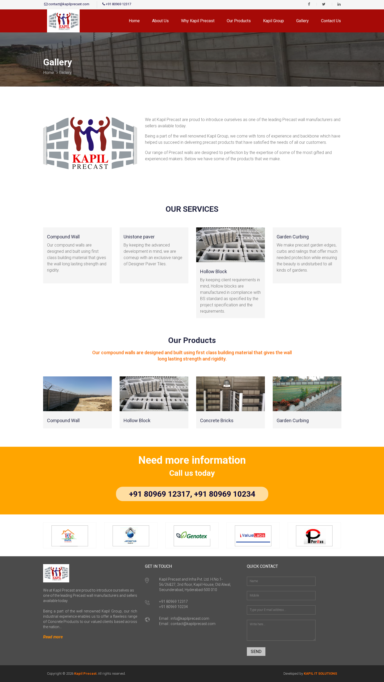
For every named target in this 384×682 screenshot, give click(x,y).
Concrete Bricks (217, 420)
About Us (160, 20)
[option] (77, 260)
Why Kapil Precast (197, 20)
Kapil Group (273, 20)
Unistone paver (139, 236)
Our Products (239, 20)
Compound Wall (63, 236)
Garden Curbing (293, 236)
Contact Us (331, 20)
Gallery (302, 20)
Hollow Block (213, 271)
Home (134, 20)
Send (256, 651)
